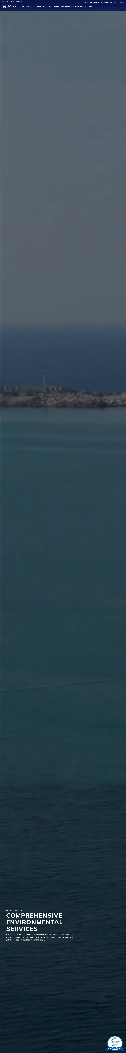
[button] (27, 7)
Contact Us (19, 1)
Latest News (5, 1)
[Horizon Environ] (10, 6)
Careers (12, 1)
